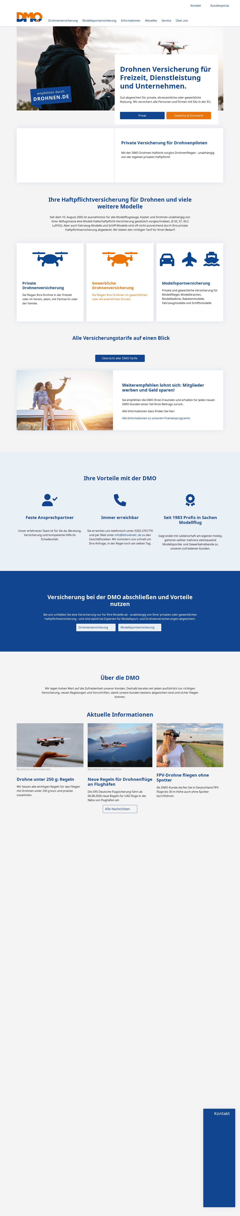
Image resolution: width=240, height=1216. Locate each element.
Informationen (130, 20)
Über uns (182, 20)
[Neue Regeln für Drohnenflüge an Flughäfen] (121, 745)
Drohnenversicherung (63, 20)
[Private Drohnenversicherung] (50, 259)
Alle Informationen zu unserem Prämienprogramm (156, 418)
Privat (142, 115)
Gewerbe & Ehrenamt (188, 115)
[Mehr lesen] (77, 314)
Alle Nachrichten (117, 809)
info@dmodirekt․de (128, 535)
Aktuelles (151, 20)
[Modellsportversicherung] (190, 259)
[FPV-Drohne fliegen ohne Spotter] (191, 745)
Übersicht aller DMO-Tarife (119, 358)
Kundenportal (220, 6)
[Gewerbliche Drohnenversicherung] (120, 259)
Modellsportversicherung (99, 20)
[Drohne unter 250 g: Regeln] (51, 745)
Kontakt (196, 6)
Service (166, 20)
